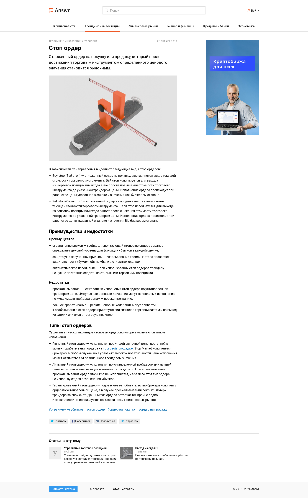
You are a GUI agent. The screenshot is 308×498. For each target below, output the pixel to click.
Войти (255, 10)
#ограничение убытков (66, 409)
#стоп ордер (95, 409)
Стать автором (124, 489)
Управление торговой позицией (85, 448)
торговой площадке (118, 348)
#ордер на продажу (152, 409)
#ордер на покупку (121, 409)
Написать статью (63, 489)
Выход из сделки (146, 448)
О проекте (97, 489)
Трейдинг (90, 41)
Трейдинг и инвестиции (65, 41)
